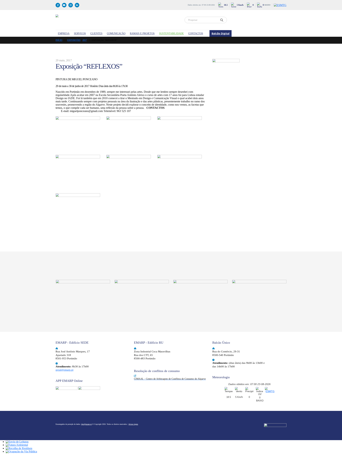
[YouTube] (64, 5)
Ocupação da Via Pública (23, 451)
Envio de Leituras (18, 441)
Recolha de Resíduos (20, 448)
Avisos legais (133, 424)
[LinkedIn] (77, 5)
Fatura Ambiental (18, 444)
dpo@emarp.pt (86, 424)
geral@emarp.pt (64, 369)
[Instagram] (70, 5)
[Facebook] (58, 5)
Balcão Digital (220, 33)
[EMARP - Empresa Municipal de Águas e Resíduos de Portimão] (118, 20)
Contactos (195, 33)
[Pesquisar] (222, 20)
